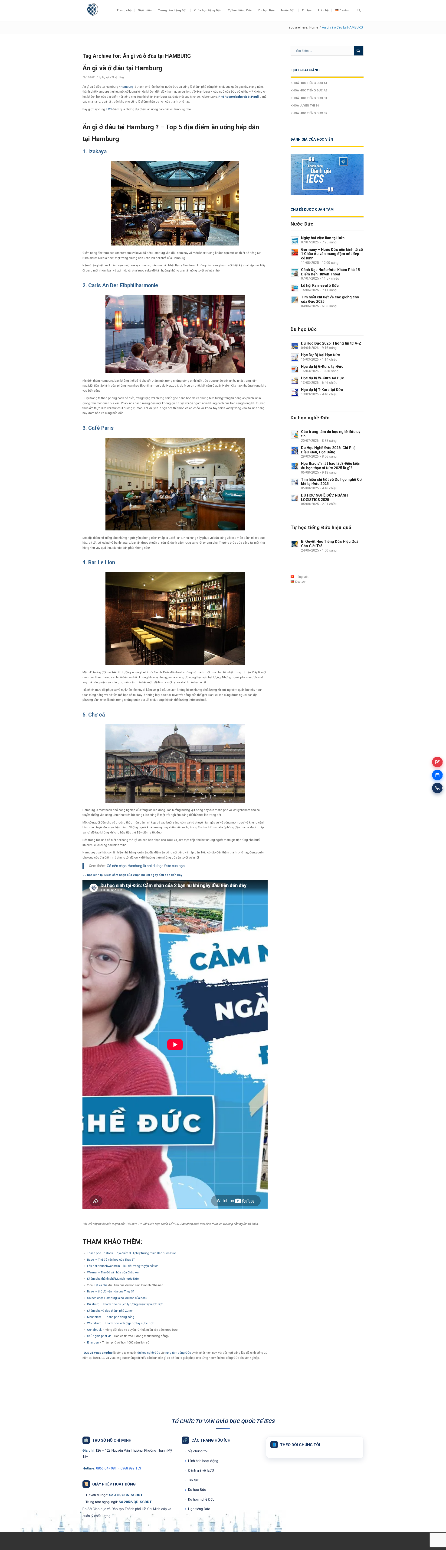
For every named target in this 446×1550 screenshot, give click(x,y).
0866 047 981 (106, 1468)
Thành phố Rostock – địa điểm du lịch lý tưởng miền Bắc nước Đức (131, 1253)
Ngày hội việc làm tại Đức (322, 238)
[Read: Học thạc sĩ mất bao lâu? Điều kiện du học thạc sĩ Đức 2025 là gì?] (295, 466)
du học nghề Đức (148, 1352)
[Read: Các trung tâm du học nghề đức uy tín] (295, 434)
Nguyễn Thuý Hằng (113, 77)
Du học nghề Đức (199, 1499)
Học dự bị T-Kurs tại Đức (322, 390)
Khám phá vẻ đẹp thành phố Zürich (110, 1310)
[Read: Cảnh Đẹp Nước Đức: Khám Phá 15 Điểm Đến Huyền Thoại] (295, 272)
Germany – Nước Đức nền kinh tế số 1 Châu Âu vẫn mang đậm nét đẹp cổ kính (332, 254)
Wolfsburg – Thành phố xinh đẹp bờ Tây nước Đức (120, 1323)
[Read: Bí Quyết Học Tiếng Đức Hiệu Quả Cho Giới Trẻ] (295, 544)
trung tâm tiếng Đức (177, 1352)
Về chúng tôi (196, 1451)
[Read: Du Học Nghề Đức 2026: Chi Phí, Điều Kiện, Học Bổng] (295, 450)
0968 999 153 (131, 1468)
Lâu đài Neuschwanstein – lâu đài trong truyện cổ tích (122, 1266)
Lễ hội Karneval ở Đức (320, 285)
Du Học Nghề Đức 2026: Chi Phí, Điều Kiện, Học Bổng (328, 450)
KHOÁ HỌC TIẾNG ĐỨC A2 (309, 90)
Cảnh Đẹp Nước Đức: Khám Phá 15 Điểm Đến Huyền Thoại (330, 272)
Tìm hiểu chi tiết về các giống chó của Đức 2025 (330, 299)
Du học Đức (195, 1490)
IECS (109, 109)
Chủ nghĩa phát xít (99, 1336)
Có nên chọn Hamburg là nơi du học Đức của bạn (146, 866)
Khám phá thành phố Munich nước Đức (113, 1278)
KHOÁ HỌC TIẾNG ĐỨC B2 (309, 113)
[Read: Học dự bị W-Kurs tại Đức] (295, 381)
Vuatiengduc (103, 1352)
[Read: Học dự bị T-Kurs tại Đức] (295, 392)
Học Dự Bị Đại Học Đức (320, 355)
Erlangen (93, 1342)
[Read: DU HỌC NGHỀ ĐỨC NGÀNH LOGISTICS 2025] (295, 498)
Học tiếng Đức (197, 1509)
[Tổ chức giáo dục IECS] (91, 10)
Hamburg (127, 86)
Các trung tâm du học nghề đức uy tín (330, 433)
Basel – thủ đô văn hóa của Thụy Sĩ (110, 1291)
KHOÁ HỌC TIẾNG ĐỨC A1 (309, 83)
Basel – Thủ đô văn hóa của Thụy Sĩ (110, 1259)
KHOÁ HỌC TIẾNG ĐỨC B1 (309, 98)
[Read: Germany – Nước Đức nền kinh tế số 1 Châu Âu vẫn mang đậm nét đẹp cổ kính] (295, 252)
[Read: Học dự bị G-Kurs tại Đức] (295, 369)
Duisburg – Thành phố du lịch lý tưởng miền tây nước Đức (125, 1304)
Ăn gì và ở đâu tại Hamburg (122, 68)
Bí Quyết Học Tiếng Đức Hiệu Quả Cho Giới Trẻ (329, 543)
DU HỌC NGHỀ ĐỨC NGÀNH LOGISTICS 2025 (324, 497)
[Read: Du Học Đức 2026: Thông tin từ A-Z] (295, 346)
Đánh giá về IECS (199, 1470)
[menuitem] (124, 10)
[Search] (359, 10)
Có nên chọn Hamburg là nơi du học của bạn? (117, 1298)
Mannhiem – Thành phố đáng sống (110, 1317)
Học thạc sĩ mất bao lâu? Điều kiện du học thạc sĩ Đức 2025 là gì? (330, 465)
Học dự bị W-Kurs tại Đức (322, 378)
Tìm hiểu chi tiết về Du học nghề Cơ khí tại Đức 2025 (331, 481)
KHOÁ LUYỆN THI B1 (305, 105)
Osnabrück (94, 1329)
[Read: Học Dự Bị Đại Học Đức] (295, 357)
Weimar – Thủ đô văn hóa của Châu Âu (113, 1272)
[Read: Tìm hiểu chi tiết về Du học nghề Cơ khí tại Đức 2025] (295, 482)
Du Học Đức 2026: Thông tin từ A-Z (331, 343)
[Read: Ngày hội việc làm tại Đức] (295, 240)
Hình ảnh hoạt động (201, 1461)
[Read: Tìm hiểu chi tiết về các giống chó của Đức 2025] (295, 300)
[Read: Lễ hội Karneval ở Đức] (295, 288)
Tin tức (192, 1480)
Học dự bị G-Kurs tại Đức (322, 366)
